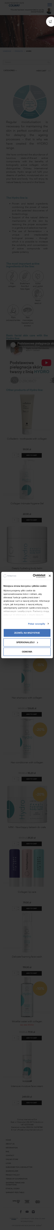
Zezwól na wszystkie (27, 633)
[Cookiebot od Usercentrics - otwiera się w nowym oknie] (33, 576)
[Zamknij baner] (50, 576)
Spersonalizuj (25, 642)
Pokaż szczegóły (36, 623)
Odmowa (27, 651)
